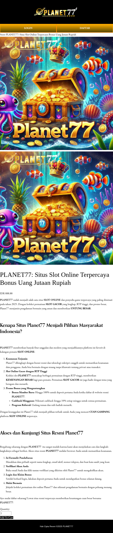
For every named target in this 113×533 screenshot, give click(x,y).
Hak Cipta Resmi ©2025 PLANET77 (56, 526)
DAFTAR (85, 28)
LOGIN (28, 28)
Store (2, 34)
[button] (6, 517)
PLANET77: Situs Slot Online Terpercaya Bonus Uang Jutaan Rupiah (41, 34)
